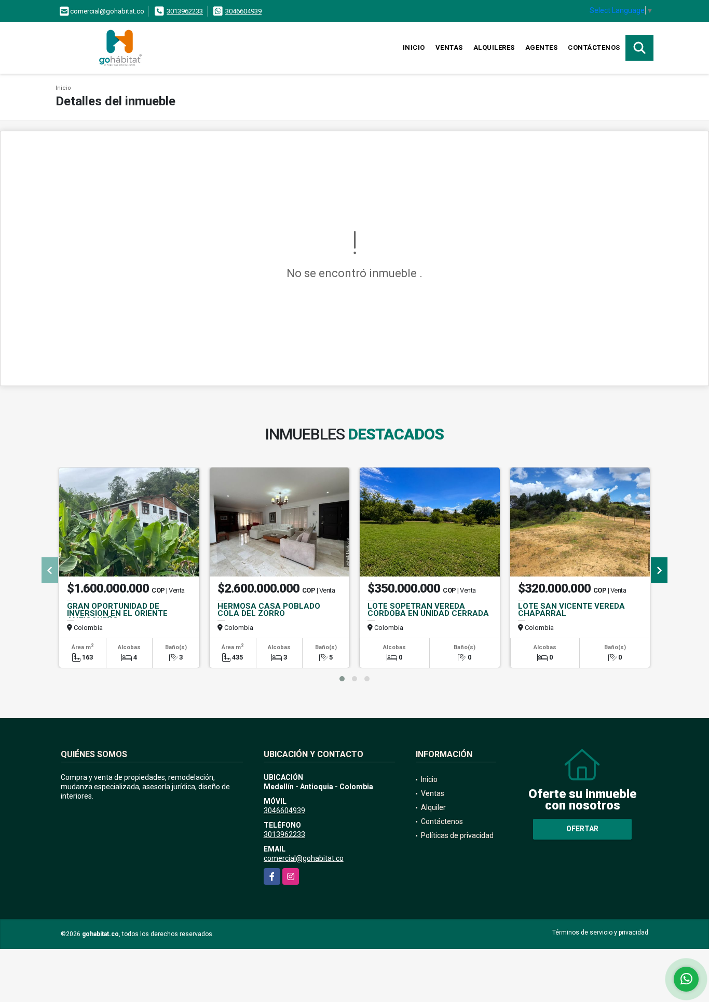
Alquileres (494, 47)
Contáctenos (594, 47)
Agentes (541, 47)
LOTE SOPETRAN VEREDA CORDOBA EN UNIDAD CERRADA (428, 609)
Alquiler (433, 807)
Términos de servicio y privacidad (600, 932)
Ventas (449, 47)
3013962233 (185, 11)
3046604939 (243, 11)
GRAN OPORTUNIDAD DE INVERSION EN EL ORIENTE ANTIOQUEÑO (117, 613)
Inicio (414, 47)
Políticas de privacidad (457, 835)
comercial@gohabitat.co (304, 858)
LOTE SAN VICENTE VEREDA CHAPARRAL (571, 609)
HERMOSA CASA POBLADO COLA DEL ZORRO (268, 609)
